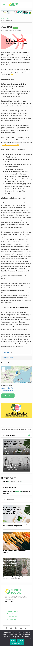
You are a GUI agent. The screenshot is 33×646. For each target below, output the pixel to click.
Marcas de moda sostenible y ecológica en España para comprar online (16, 451)
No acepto (20, 640)
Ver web (9, 396)
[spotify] (21, 628)
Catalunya (4, 388)
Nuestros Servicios (12, 616)
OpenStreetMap (22, 382)
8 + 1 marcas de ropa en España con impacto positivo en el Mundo (15, 578)
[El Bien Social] (13, 6)
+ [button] (3, 368)
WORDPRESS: (5, 481)
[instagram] (11, 628)
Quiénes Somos (11, 614)
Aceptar (12, 640)
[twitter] (26, 628)
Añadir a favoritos (8, 358)
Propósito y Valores (12, 611)
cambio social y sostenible (10, 145)
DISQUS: (19, 481)
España (10, 388)
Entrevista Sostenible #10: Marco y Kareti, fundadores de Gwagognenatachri (16, 467)
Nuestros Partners (12, 619)
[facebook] (6, 628)
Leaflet (15, 382)
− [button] (3, 371)
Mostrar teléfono (8, 390)
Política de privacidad (17, 643)
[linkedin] (16, 628)
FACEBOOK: (13, 481)
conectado (18, 491)
